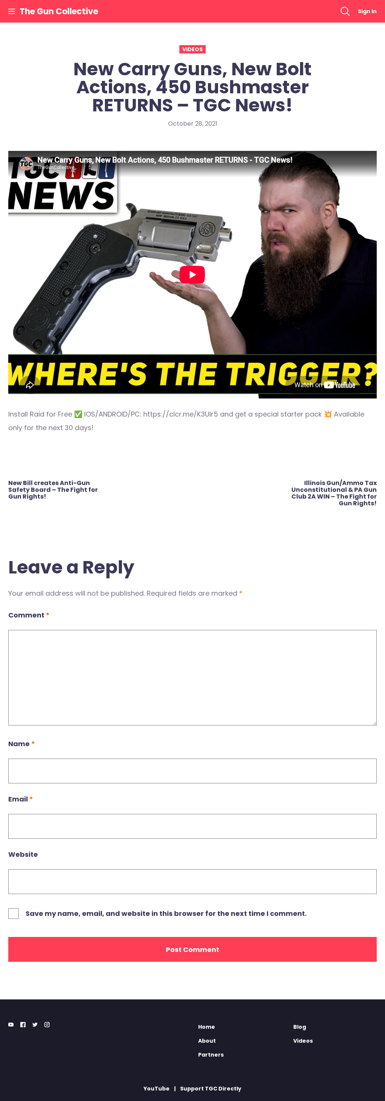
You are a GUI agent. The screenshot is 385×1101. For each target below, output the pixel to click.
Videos (192, 49)
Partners (211, 1054)
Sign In (367, 11)
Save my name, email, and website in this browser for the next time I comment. (166, 913)
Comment (29, 615)
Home (206, 1027)
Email (20, 799)
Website (23, 854)
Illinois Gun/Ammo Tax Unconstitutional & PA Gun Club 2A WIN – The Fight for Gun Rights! (334, 493)
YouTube (157, 1088)
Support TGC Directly (210, 1088)
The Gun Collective (59, 11)
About (207, 1041)
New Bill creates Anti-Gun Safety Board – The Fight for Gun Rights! (53, 490)
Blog (299, 1027)
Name (21, 743)
